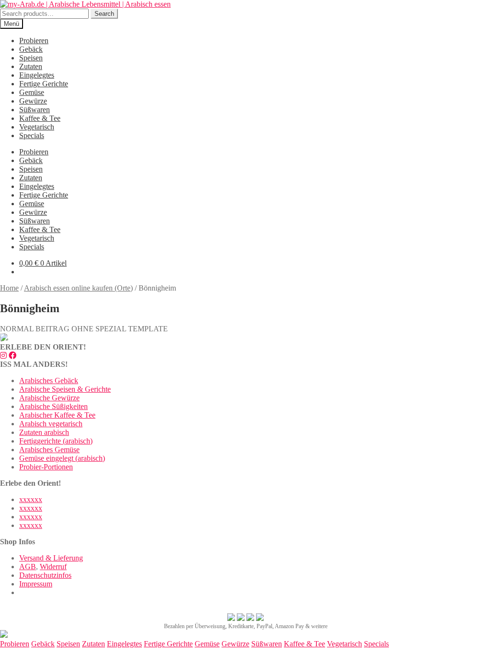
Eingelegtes (36, 75)
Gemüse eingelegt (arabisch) (62, 458)
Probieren (33, 40)
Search (104, 13)
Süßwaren (34, 109)
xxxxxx (30, 499)
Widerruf (53, 566)
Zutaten (30, 66)
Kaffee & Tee (39, 118)
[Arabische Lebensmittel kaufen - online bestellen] (4, 635)
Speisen (31, 58)
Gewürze (33, 101)
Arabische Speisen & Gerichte (65, 389)
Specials (31, 135)
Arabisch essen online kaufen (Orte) (78, 288)
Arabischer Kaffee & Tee (57, 415)
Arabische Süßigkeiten (53, 406)
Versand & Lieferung (51, 558)
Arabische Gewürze (49, 398)
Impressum (35, 584)
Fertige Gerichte (43, 84)
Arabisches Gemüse (49, 449)
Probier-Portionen (46, 467)
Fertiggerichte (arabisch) (56, 441)
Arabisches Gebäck (48, 380)
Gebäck (31, 49)
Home (9, 288)
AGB (27, 566)
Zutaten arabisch (44, 432)
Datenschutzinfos (45, 575)
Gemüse (31, 92)
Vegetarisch (36, 127)
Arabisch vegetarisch (50, 424)
